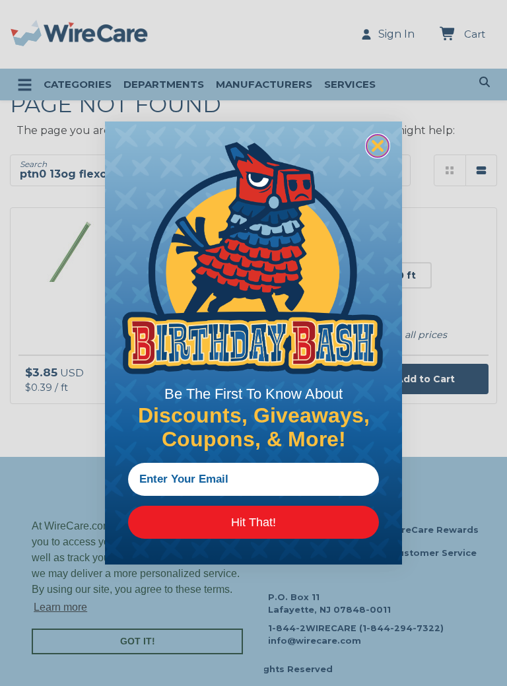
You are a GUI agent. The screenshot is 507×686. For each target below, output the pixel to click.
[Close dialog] (377, 146)
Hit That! (253, 522)
